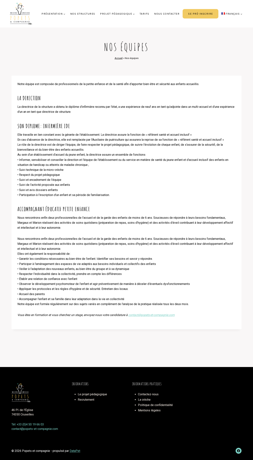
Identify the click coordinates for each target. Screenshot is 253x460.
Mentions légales (149, 410)
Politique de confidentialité (155, 405)
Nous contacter (166, 13)
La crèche (144, 399)
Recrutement (86, 399)
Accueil (119, 58)
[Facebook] (239, 451)
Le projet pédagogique (92, 394)
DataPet (75, 451)
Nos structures (82, 13)
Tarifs (144, 13)
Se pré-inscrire (200, 13)
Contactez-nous (148, 394)
